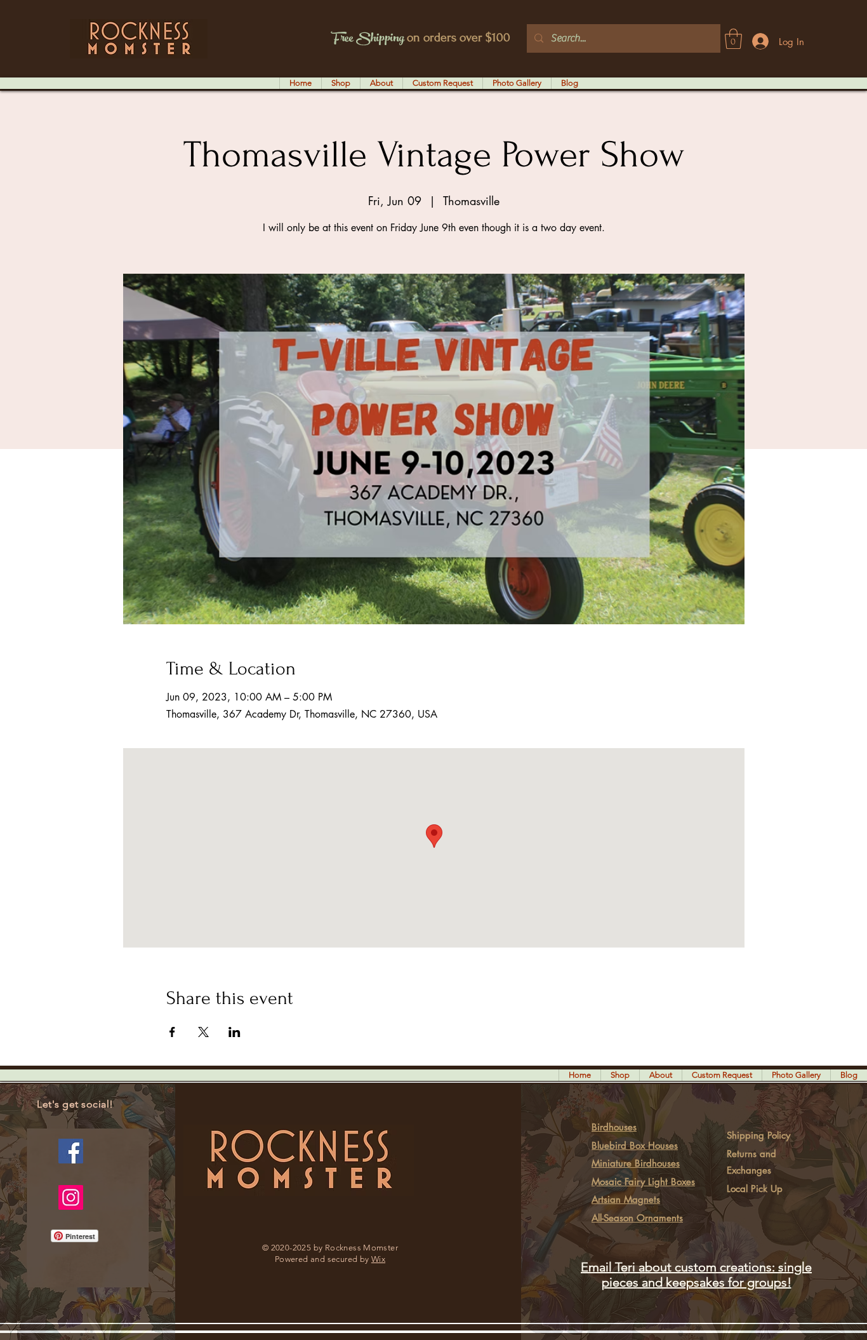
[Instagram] (70, 1197)
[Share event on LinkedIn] (234, 1032)
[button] (733, 39)
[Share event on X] (203, 1032)
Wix (378, 1259)
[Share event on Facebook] (172, 1032)
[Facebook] (70, 1151)
